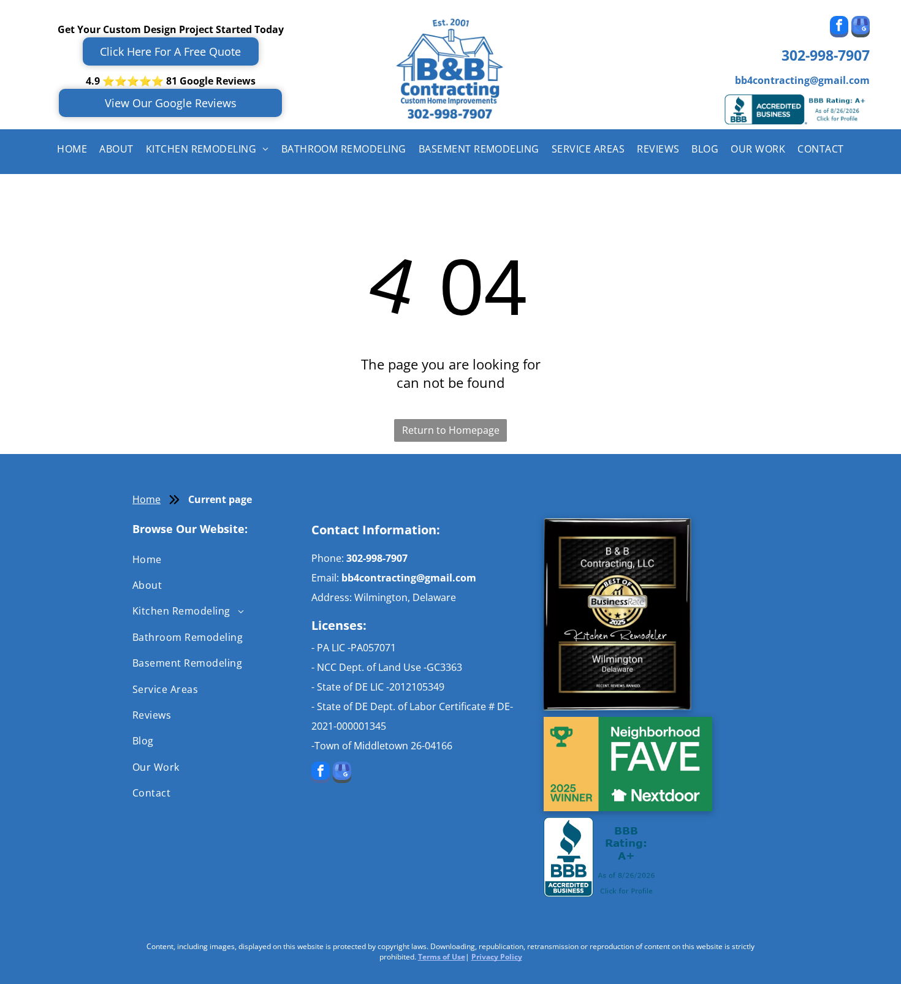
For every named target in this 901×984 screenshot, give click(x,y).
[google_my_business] (860, 28)
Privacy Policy (496, 957)
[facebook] (839, 28)
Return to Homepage (451, 430)
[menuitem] (72, 149)
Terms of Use (441, 957)
